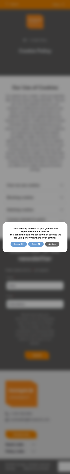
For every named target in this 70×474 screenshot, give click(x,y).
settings (52, 237)
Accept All (18, 244)
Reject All (36, 244)
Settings (52, 244)
